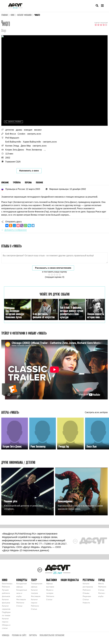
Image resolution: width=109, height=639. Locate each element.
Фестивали (21, 599)
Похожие (39, 182)
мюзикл (37, 130)
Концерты (21, 580)
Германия (10, 162)
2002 (7, 158)
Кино (12, 15)
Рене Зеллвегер (34, 150)
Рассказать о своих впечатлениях (53, 268)
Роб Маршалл (12, 138)
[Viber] (21, 225)
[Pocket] (18, 225)
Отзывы (86, 593)
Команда (5, 635)
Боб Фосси (10, 134)
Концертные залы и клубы (21, 593)
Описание (5, 182)
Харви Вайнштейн (32, 142)
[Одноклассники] (10, 225)
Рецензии (87, 596)
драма (19, 130)
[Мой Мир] (14, 225)
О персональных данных (34, 550)
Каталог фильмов (24, 15)
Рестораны (88, 580)
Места (101, 583)
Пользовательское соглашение (52, 635)
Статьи (19, 606)
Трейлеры (17, 182)
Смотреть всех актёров (96, 412)
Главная (4, 15)
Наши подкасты (70, 580)
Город (101, 580)
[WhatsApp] (25, 225)
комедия (28, 130)
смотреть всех (34, 134)
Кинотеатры (7, 583)
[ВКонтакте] (7, 225)
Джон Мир (26, 146)
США (18, 162)
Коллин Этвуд (12, 146)
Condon (21, 134)
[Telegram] (33, 225)
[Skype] (29, 225)
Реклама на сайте (19, 635)
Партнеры (33, 635)
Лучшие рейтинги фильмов (6, 593)
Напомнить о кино (29, 171)
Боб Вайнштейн (13, 142)
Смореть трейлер (14, 121)
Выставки (51, 580)
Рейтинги (6, 587)
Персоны (28, 182)
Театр (34, 580)
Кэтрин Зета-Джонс (14, 150)
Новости (86, 603)
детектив (9, 130)
